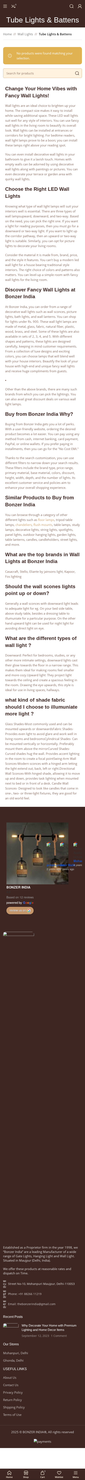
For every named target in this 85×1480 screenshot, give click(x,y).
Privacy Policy (13, 1392)
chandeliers (23, 525)
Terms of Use (12, 1415)
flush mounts (42, 525)
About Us (9, 1377)
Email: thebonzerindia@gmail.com (31, 1304)
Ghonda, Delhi (13, 1360)
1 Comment (59, 1336)
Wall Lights (25, 34)
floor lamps (46, 520)
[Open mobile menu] (5, 6)
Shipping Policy (14, 1407)
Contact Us (10, 1385)
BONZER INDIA (18, 887)
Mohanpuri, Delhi (15, 1353)
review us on (17, 910)
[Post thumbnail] (11, 1330)
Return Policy (12, 1400)
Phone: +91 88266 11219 (24, 1294)
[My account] (80, 6)
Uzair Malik (67, 865)
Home (7, 34)
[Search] (71, 6)
